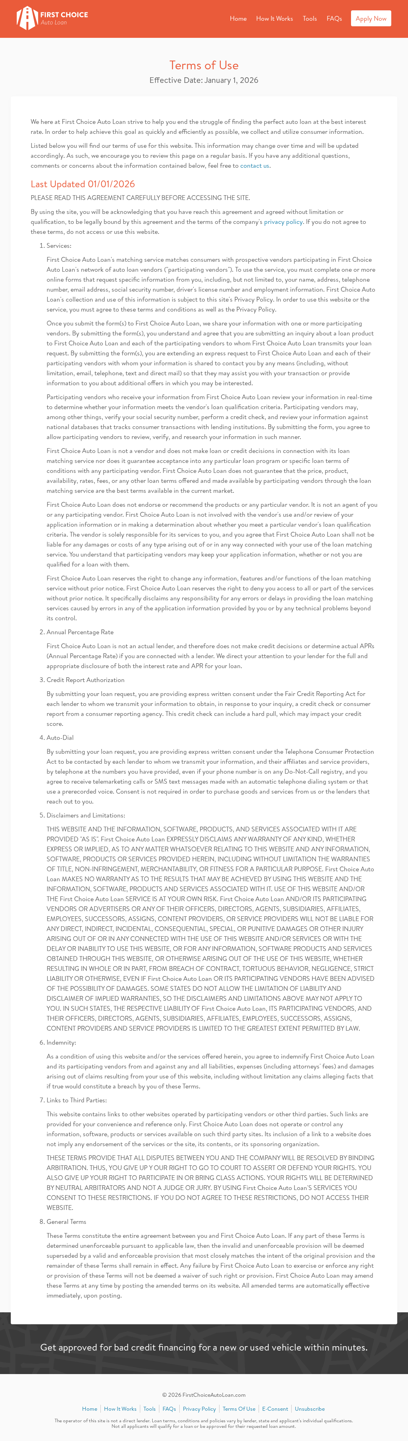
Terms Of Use (239, 1409)
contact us (254, 165)
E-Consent (275, 1409)
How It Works (274, 18)
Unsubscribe (310, 1409)
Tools (310, 18)
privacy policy (283, 221)
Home (238, 18)
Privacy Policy (199, 1409)
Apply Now (371, 18)
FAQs (334, 18)
